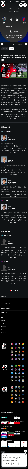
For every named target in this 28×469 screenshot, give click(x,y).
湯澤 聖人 (13, 90)
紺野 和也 (8, 116)
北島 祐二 (18, 109)
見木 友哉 (18, 112)
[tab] (6, 44)
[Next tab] (26, 44)
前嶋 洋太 (24, 90)
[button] (21, 5)
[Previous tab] (2, 44)
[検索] (25, 5)
